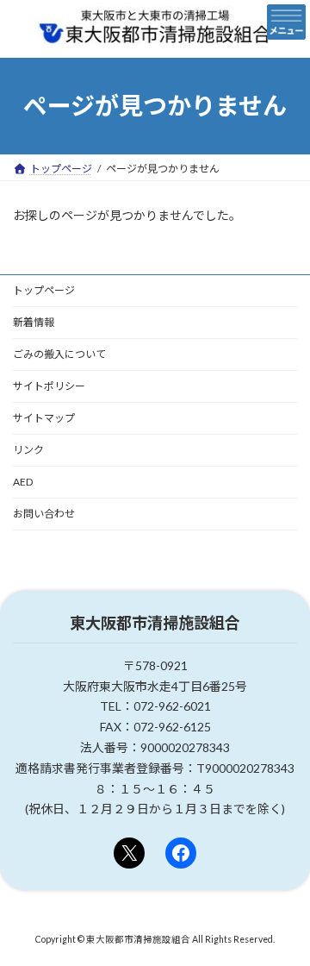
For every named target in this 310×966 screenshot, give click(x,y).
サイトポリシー (49, 386)
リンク (28, 449)
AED (23, 481)
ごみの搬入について (59, 354)
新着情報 (33, 322)
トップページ (44, 290)
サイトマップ (44, 417)
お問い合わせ (44, 513)
